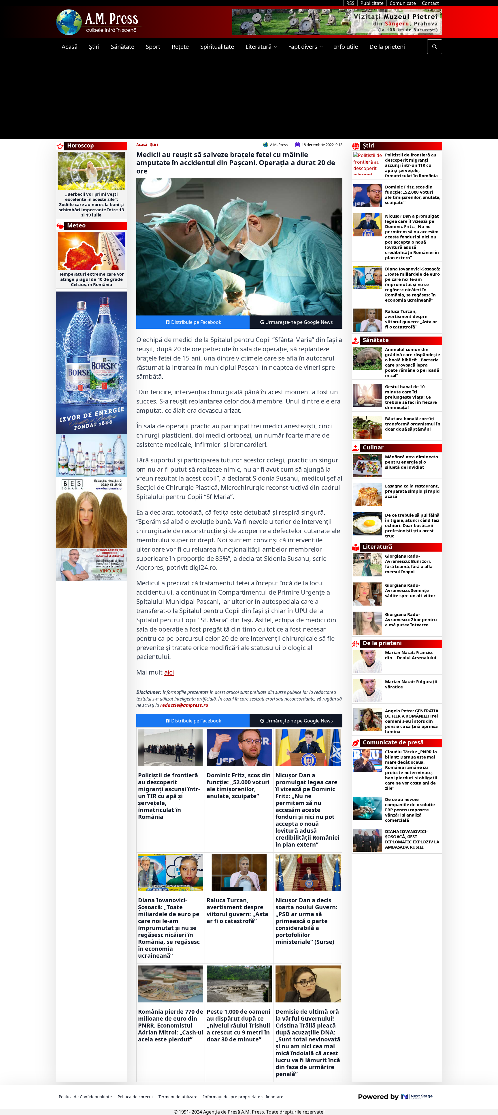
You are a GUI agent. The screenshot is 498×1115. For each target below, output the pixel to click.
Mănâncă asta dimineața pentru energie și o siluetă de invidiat (411, 462)
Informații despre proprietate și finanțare (243, 1096)
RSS (350, 3)
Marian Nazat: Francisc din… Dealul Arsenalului (410, 655)
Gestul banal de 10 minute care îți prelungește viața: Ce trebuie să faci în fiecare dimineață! (411, 397)
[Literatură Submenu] (276, 46)
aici (169, 672)
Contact (430, 3)
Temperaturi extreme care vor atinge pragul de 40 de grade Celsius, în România (91, 279)
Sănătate (122, 47)
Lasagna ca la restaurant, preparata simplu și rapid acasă (412, 491)
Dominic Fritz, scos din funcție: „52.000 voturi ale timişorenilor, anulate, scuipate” (239, 786)
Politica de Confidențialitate (85, 1096)
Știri (94, 47)
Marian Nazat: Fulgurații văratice (411, 684)
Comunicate (403, 3)
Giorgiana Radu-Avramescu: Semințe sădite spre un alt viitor (410, 590)
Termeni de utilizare (178, 1096)
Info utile (346, 47)
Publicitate (372, 3)
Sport (153, 47)
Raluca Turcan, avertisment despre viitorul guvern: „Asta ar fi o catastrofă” (237, 911)
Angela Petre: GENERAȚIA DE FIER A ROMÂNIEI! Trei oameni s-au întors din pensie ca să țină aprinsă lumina (411, 721)
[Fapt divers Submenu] (322, 46)
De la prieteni (387, 47)
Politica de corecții (135, 1096)
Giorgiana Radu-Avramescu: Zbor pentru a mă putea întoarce (411, 619)
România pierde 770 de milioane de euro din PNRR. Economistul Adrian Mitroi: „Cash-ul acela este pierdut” (170, 1025)
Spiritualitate (217, 47)
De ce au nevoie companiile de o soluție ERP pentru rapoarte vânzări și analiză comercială (410, 810)
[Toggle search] (434, 46)
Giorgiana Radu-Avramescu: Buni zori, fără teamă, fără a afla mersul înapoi (408, 563)
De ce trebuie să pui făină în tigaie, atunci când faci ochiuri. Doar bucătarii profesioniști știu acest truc (412, 525)
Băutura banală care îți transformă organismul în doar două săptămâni (412, 424)
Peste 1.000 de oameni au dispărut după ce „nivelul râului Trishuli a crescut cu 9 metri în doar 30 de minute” (238, 1025)
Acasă (70, 47)
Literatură (258, 47)
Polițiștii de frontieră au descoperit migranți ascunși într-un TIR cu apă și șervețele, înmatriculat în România (169, 796)
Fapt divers (302, 47)
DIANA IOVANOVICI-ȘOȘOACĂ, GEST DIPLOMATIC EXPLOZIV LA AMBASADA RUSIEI (412, 839)
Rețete (180, 47)
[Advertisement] (249, 98)
